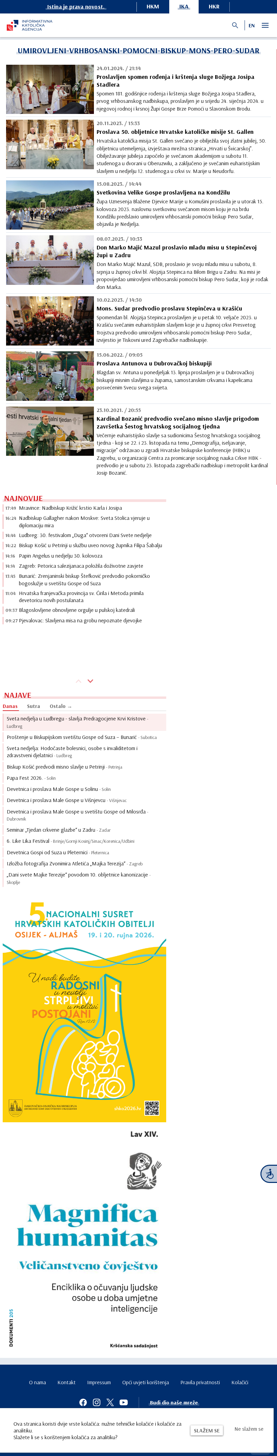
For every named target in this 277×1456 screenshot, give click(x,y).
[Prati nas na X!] (110, 1402)
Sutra (33, 706)
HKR (214, 6)
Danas (10, 706)
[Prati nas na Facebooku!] (83, 1402)
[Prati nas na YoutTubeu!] (124, 1402)
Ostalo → (61, 706)
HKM (153, 6)
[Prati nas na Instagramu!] (97, 1402)
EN (252, 25)
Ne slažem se (248, 1428)
